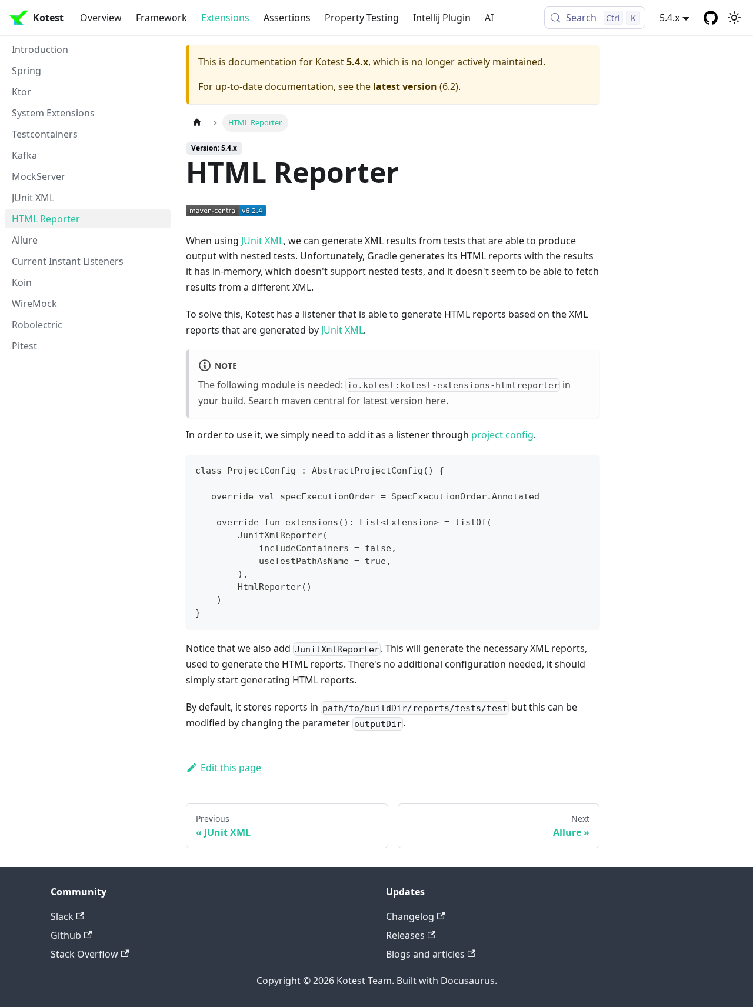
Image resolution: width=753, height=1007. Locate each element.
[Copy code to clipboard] (585, 469)
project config (502, 434)
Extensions (225, 17)
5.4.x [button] (669, 17)
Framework (161, 17)
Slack (62, 916)
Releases (405, 935)
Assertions (287, 17)
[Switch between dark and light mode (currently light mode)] (734, 17)
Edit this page (231, 767)
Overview (101, 17)
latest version (405, 86)
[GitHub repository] (711, 17)
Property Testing (362, 17)
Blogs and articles (425, 954)
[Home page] (197, 123)
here (435, 400)
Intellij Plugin (442, 17)
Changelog (410, 916)
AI (489, 17)
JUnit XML (262, 240)
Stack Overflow (84, 954)
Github (66, 935)
